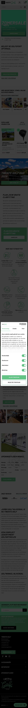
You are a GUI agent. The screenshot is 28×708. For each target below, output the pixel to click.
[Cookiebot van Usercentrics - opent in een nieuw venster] (19, 324)
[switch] (24, 360)
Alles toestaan (14, 377)
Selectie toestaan (14, 382)
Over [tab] (23, 328)
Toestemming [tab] (5, 328)
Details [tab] (14, 328)
